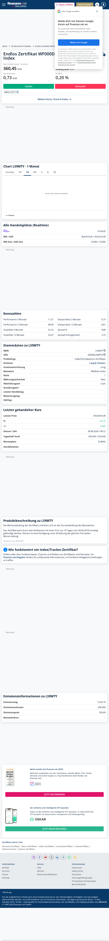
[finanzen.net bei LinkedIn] (57, 857)
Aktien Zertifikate (46, 846)
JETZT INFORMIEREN (54, 794)
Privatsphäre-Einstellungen (84, 881)
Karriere (5, 871)
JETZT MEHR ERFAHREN (54, 828)
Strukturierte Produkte (21, 46)
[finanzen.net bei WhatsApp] (69, 857)
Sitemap (5, 878)
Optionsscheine (9, 849)
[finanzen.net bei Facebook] (39, 857)
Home (4, 46)
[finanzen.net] (17, 3)
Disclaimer (76, 875)
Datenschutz (77, 871)
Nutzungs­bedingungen (82, 878)
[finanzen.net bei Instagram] (33, 857)
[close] (97, 11)
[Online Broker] (18, 6)
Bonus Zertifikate (29, 846)
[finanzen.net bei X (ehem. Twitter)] (51, 857)
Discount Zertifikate (10, 846)
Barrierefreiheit (79, 884)
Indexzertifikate (82, 846)
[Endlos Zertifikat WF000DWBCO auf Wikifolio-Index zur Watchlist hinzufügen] (103, 54)
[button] (64, 5)
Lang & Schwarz (97, 363)
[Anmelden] (103, 4)
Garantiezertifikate (64, 846)
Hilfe (39, 868)
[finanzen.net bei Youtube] (45, 857)
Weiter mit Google (78, 42)
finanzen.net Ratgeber (14, 557)
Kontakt (5, 868)
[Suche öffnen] (97, 5)
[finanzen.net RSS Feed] (75, 857)
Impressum (77, 868)
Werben (40, 871)
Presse (5, 875)
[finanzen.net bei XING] (63, 857)
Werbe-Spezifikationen (47, 875)
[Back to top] (102, 938)
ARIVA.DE (102, 902)
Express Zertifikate (26, 849)
